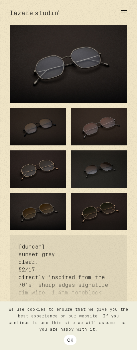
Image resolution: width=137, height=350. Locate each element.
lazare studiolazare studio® (35, 12)
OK (70, 340)
